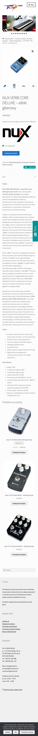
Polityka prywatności (9, 626)
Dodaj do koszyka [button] (19, 452)
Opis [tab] (3, 177)
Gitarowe (5, 41)
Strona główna (9, 38)
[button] (11, 33)
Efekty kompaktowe (15, 41)
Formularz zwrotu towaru (11, 629)
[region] (19, 24)
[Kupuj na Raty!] (30, 167)
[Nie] (35, 729)
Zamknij (7, 732)
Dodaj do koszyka (11, 153)
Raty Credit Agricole (9, 632)
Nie (16, 732)
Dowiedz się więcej (19, 555)
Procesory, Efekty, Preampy (23, 38)
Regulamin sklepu (8, 624)
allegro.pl (5, 621)
